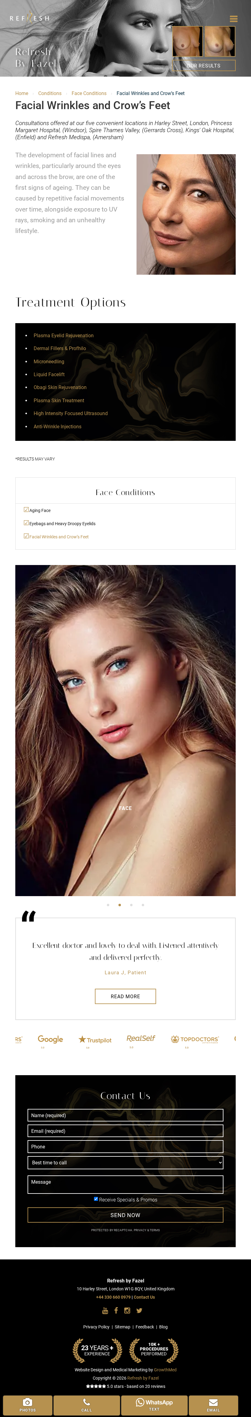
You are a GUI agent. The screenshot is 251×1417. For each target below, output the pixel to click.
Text (154, 1409)
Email (213, 1410)
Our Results (204, 66)
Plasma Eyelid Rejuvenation (64, 335)
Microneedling (49, 362)
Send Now (125, 1215)
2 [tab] (119, 905)
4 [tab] (143, 905)
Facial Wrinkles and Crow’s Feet (59, 537)
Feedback (145, 1327)
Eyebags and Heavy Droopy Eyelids (62, 523)
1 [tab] (108, 905)
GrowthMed (165, 1370)
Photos (28, 1410)
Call (86, 1410)
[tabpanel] (125, 730)
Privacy (140, 1230)
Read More (125, 996)
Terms (154, 1230)
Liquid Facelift (49, 374)
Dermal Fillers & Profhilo (60, 348)
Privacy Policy (96, 1327)
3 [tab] (131, 905)
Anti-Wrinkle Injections (57, 427)
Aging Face (40, 510)
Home (21, 93)
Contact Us (144, 1297)
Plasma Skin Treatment (59, 400)
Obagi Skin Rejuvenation (60, 387)
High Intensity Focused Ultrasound (71, 413)
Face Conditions (89, 93)
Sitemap (122, 1327)
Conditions (50, 93)
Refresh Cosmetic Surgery (35, 12)
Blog (163, 1327)
